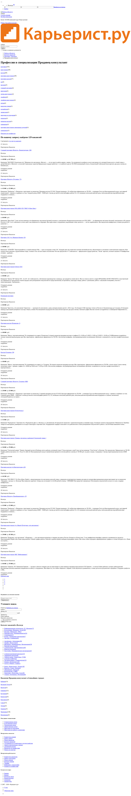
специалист (4, 130)
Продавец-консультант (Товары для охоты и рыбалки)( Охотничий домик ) (23, 438)
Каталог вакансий (9, 742)
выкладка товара (6, 106)
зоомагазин (4, 112)
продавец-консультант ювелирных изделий (14, 127)
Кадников (4, 693)
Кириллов (4, 696)
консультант (4, 70)
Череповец (4, 712)
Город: (3, 609)
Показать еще (5, 576)
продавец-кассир (6, 79)
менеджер (4, 91)
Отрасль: (3, 608)
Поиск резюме (8, 760)
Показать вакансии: (7, 618)
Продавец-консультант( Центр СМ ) (11, 266)
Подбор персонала (6, 16)
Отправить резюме (6, 168)
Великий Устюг (5, 684)
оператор (3, 118)
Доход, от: (4, 611)
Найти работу (8, 738)
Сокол (2, 703)
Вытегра (3, 687)
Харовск (3, 709)
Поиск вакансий (9, 740)
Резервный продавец (7, 296)
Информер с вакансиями (11, 765)
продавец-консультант (7, 76)
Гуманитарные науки (10, 722)
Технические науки (10, 725)
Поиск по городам (9, 750)
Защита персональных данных (13, 745)
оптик (2, 103)
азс (1, 82)
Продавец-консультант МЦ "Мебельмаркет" (14, 554)
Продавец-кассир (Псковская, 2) (10, 323)
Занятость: (4, 615)
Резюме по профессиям (11, 766)
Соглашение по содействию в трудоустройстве (18, 743)
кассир (3, 73)
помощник (4, 124)
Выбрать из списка (12, 608)
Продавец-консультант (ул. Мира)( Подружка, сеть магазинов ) (20, 525)
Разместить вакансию (10, 757)
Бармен (6, 773)
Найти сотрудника (10, 758)
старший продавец (6, 88)
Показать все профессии (8, 133)
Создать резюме (5, 15)
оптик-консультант (6, 94)
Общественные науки (10, 726)
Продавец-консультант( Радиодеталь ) (12, 410)
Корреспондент (9, 778)
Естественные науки (10, 723)
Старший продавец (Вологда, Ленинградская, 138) (16, 150)
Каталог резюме (9, 761)
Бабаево (3, 681)
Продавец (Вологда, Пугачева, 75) (11, 179)
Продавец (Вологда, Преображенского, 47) (14, 496)
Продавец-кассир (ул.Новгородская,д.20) (13, 467)
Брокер (6, 775)
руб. (19, 613)
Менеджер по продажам (11, 728)
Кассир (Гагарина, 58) (7, 352)
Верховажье (4, 715)
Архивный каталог (10, 746)
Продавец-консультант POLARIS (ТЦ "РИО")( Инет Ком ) (18, 208)
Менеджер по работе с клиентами (14, 730)
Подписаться (4, 600)
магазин (3, 85)
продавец (3, 66)
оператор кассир (6, 121)
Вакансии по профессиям (12, 748)
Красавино (4, 699)
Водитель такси (9, 776)
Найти (3, 621)
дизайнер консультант (7, 100)
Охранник (7, 780)
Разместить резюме (10, 737)
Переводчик (8, 781)
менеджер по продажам (8, 115)
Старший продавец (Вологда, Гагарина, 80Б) (14, 381)
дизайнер (3, 97)
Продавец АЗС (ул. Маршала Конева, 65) (13, 237)
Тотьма (3, 706)
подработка (4, 109)
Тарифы (6, 763)
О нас (6, 787)
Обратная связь (9, 790)
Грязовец (3, 690)
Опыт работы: (5, 616)
